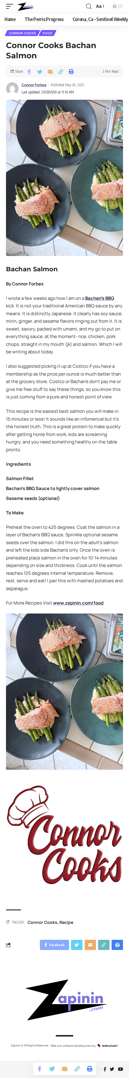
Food (47, 33)
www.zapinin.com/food (78, 603)
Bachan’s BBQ (99, 298)
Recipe (66, 922)
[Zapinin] (25, 6)
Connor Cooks (22, 33)
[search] (89, 6)
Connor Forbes (34, 84)
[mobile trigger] (11, 6)
